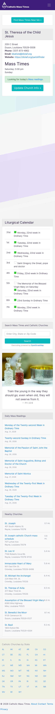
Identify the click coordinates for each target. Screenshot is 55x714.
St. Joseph (10, 523)
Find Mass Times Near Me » (28, 20)
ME (11, 665)
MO (11, 670)
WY (20, 692)
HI (44, 655)
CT (3, 655)
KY (44, 660)
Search (27, 341)
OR (11, 681)
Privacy (4, 709)
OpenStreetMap (37, 345)
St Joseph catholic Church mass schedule (21, 537)
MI (36, 665)
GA (36, 655)
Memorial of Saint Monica (18, 473)
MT (20, 670)
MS (3, 670)
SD (44, 681)
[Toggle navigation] (49, 5)
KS (36, 660)
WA (44, 686)
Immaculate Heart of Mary (18, 563)
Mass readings (35, 79)
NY (20, 676)
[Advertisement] (27, 126)
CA (36, 649)
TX (11, 686)
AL (3, 649)
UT (20, 686)
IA (27, 660)
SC (36, 681)
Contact (42, 704)
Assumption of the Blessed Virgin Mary (24, 600)
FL (28, 655)
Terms (50, 704)
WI (11, 692)
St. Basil (9, 625)
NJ (3, 676)
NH (44, 670)
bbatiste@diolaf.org (22, 54)
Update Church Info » (27, 88)
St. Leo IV (10, 551)
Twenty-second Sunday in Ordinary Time (25, 438)
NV (36, 670)
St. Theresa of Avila (14, 588)
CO (44, 649)
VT (28, 686)
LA (3, 665)
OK (3, 681)
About (34, 704)
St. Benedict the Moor (16, 612)
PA (20, 681)
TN (3, 686)
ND (36, 676)
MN (44, 665)
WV (3, 692)
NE (28, 670)
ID (3, 660)
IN (20, 660)
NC (28, 676)
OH (44, 676)
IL (11, 660)
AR (28, 649)
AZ (20, 649)
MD (20, 665)
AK (11, 649)
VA (36, 686)
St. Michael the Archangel (18, 575)
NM (11, 676)
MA (28, 665)
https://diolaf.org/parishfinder (30, 57)
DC (20, 655)
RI (27, 681)
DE (11, 655)
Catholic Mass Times (18, 6)
